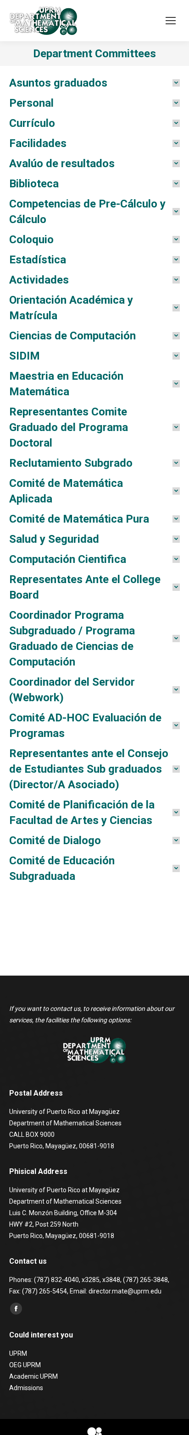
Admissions (26, 1387)
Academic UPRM (33, 1376)
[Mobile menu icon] (170, 20)
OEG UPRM (25, 1365)
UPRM (18, 1353)
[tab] (94, 83)
